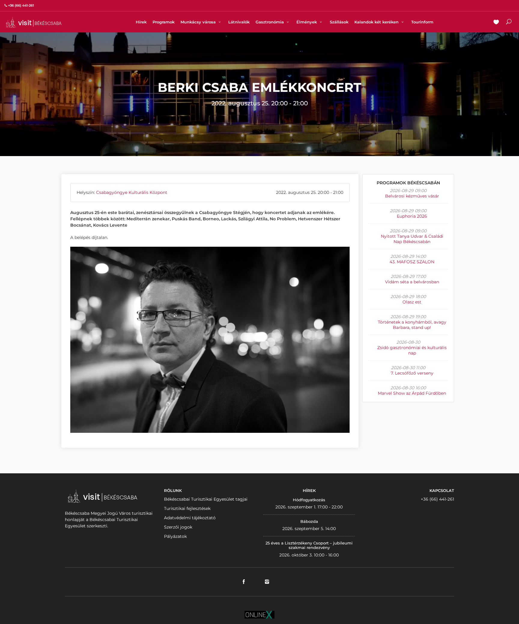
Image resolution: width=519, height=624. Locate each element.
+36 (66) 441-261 (437, 499)
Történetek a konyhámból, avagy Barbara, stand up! (412, 324)
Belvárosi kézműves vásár (412, 196)
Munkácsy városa (199, 22)
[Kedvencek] (496, 22)
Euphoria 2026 (412, 216)
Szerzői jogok (178, 527)
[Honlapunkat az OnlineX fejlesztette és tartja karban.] (259, 614)
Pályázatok (175, 536)
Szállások (339, 22)
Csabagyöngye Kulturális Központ (131, 192)
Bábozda (309, 521)
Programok (164, 22)
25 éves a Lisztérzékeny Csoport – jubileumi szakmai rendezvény (309, 545)
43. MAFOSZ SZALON (412, 261)
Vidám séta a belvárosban (412, 282)
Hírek (141, 22)
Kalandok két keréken (377, 22)
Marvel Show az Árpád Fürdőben (412, 393)
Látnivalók (239, 22)
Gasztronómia (270, 22)
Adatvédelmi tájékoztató (190, 517)
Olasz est (411, 302)
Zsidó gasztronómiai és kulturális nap (412, 350)
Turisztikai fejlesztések (187, 508)
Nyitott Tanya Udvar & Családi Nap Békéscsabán (412, 239)
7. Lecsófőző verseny (412, 373)
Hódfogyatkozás (309, 499)
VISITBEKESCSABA (34, 22)
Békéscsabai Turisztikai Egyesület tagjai (205, 499)
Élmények (307, 22)
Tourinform (422, 22)
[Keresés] (508, 22)
